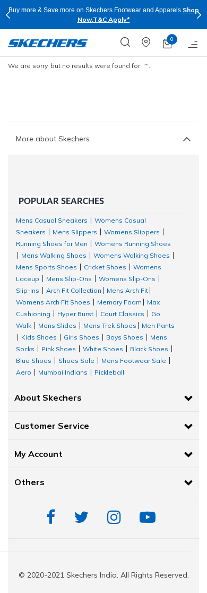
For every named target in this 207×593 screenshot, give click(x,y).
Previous (8, 15)
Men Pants (158, 325)
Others (29, 482)
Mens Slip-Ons (69, 279)
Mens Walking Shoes (54, 255)
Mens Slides (57, 325)
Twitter (84, 517)
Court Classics (122, 314)
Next (199, 15)
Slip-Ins (27, 290)
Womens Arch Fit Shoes (53, 302)
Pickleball (109, 372)
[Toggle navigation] (193, 42)
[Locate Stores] (152, 42)
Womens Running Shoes (132, 244)
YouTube (150, 517)
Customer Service (51, 425)
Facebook (53, 517)
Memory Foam (119, 302)
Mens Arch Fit (127, 290)
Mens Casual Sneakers (52, 220)
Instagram (116, 517)
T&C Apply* (111, 19)
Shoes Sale (76, 361)
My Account (38, 453)
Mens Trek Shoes (109, 325)
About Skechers (48, 397)
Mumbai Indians (63, 372)
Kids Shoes (39, 337)
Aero (23, 372)
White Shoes (103, 349)
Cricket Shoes (105, 267)
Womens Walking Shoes (131, 255)
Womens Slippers (132, 232)
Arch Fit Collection (73, 290)
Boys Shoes (124, 337)
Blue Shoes (33, 361)
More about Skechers (53, 138)
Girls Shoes (81, 337)
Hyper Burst (75, 314)
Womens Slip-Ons (127, 279)
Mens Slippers (75, 232)
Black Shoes (149, 349)
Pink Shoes (58, 349)
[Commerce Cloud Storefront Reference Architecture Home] (48, 42)
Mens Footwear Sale (133, 361)
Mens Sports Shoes (46, 267)
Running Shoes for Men (52, 244)
